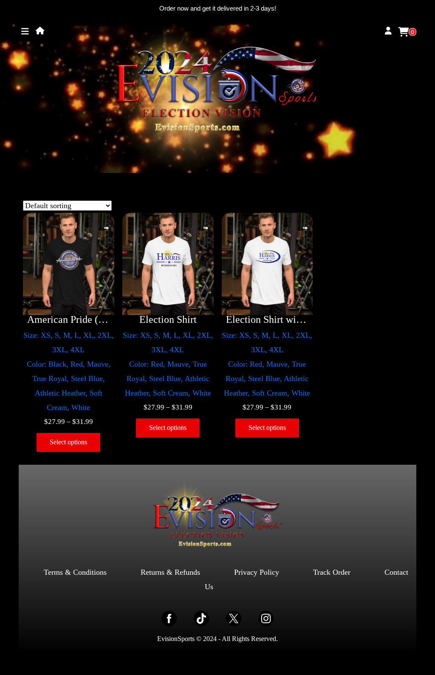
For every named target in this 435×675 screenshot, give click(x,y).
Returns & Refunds (170, 572)
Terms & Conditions (75, 572)
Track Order (331, 572)
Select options (68, 442)
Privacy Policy (256, 572)
